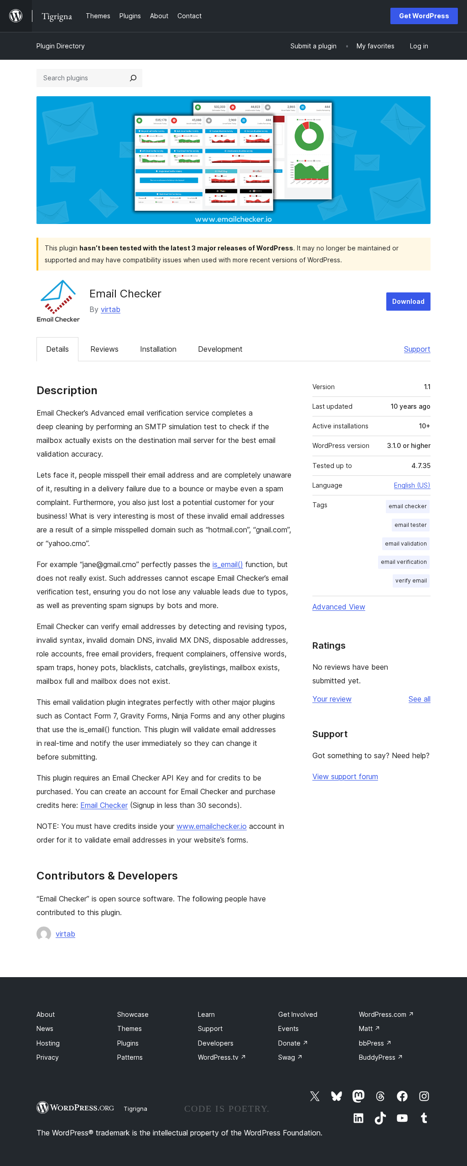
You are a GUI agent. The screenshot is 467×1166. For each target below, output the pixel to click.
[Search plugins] (133, 78)
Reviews (104, 349)
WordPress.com (386, 1014)
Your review (332, 698)
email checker (408, 506)
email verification (404, 561)
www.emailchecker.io (211, 826)
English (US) (412, 485)
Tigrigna (135, 1108)
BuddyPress (381, 1057)
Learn (206, 1014)
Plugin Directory (60, 46)
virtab (110, 309)
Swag (290, 1057)
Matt (369, 1028)
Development (220, 349)
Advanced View (338, 606)
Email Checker (104, 805)
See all (420, 698)
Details (57, 349)
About (45, 1014)
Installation (158, 349)
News (44, 1028)
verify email (411, 580)
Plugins (128, 1043)
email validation (406, 543)
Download (408, 301)
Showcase (133, 1014)
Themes (129, 1028)
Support (417, 349)
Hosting (48, 1043)
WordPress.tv (222, 1057)
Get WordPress (424, 16)
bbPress (375, 1043)
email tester (410, 524)
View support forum (345, 776)
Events (288, 1028)
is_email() (228, 564)
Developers (216, 1043)
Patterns (130, 1057)
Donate (293, 1043)
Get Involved (297, 1014)
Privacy (47, 1057)
